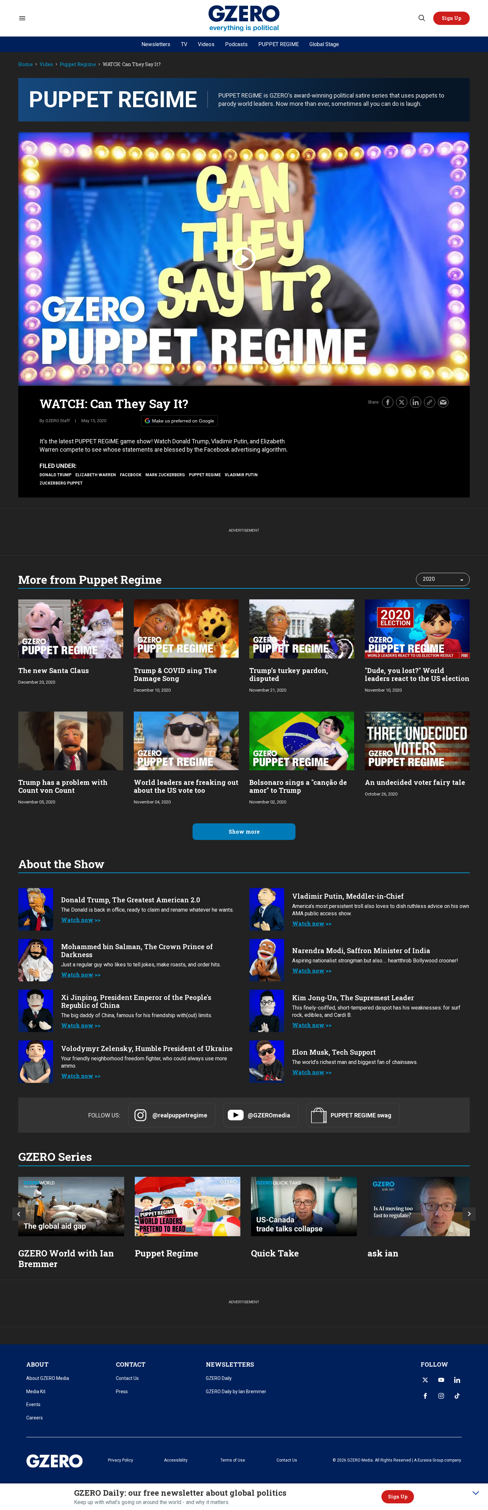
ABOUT (37, 1364)
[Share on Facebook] (387, 402)
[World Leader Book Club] (188, 1206)
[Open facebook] (425, 1395)
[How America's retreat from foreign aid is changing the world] (71, 1206)
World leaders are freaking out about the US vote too (186, 786)
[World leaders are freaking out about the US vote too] (186, 740)
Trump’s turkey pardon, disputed (288, 674)
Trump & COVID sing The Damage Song (175, 674)
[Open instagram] (441, 1395)
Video (46, 64)
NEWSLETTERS (230, 1364)
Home (25, 64)
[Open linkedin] (457, 1380)
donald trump (55, 475)
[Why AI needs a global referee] (420, 1206)
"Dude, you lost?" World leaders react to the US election (417, 674)
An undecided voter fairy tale (415, 782)
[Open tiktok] (457, 1395)
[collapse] (475, 1493)
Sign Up (397, 1496)
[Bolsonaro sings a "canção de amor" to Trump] (301, 740)
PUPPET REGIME (278, 44)
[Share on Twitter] (401, 402)
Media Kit (35, 1391)
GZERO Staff (57, 420)
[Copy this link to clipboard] (429, 402)
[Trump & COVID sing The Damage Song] (186, 628)
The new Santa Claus (53, 670)
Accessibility (176, 1460)
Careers (34, 1417)
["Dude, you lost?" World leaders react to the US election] (417, 628)
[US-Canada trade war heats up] (304, 1206)
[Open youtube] (441, 1380)
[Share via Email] (443, 402)
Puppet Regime (78, 64)
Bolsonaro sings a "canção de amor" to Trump (298, 786)
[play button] (244, 259)
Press (122, 1391)
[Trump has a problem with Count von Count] (70, 740)
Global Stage (324, 44)
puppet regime (205, 475)
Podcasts (236, 44)
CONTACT (130, 1364)
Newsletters (155, 44)
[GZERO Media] (244, 18)
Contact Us (127, 1378)
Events (33, 1404)
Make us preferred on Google (183, 420)
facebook (130, 475)
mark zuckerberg (165, 475)
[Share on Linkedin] (415, 402)
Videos (206, 44)
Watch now (77, 920)
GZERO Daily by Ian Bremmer (236, 1391)
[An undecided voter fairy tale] (417, 740)
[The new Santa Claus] (70, 628)
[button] (451, 18)
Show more (244, 831)
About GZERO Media (47, 1378)
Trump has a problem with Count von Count (63, 786)
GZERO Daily (219, 1378)
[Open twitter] (425, 1380)
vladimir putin (241, 475)
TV (184, 44)
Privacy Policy (120, 1460)
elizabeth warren (95, 475)
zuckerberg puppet (61, 483)
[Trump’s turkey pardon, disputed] (301, 628)
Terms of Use (232, 1460)
